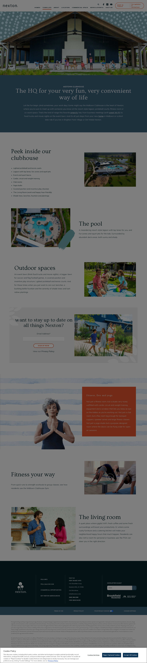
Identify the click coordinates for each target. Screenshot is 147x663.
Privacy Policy (53, 661)
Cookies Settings (93, 655)
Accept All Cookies (130, 655)
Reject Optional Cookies (111, 655)
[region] (73, 655)
